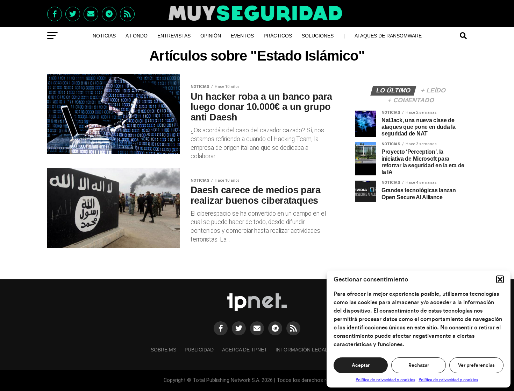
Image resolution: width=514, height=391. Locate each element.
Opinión (210, 36)
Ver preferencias (476, 365)
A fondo (137, 36)
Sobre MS (163, 349)
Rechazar (418, 365)
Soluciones (318, 36)
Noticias (104, 36)
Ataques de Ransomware (388, 36)
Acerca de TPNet (244, 349)
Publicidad (199, 349)
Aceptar (361, 365)
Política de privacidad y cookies (385, 380)
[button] (500, 279)
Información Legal (302, 349)
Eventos (242, 36)
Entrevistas (174, 36)
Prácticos (278, 36)
